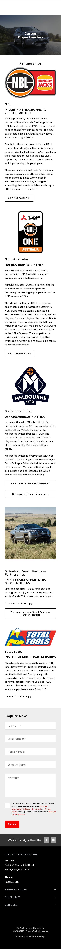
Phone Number (16, 751)
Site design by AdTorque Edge (30, 936)
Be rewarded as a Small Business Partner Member (30, 613)
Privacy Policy (32, 931)
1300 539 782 (12, 881)
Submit (12, 824)
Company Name (17, 764)
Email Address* (16, 738)
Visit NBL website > (19, 197)
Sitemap (44, 931)
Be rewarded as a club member (30, 493)
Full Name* (14, 725)
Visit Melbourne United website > (30, 483)
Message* (13, 777)
